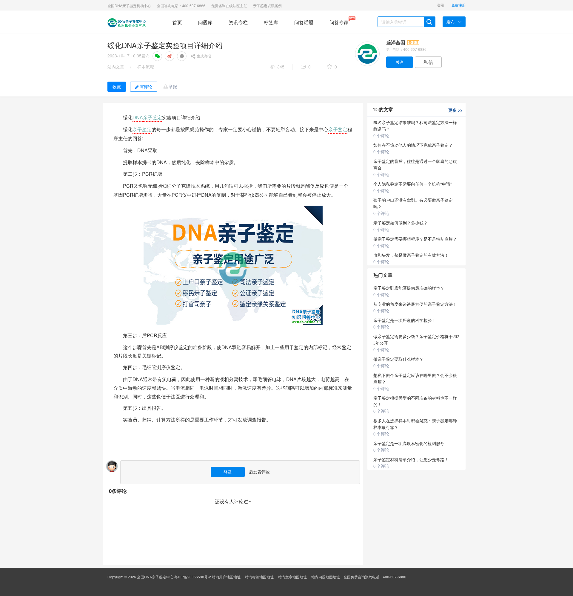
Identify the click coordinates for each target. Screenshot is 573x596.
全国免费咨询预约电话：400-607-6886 (375, 576)
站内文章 (115, 67)
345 (280, 67)
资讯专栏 (238, 22)
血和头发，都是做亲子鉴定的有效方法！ (411, 255)
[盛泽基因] (367, 54)
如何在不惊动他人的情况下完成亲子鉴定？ (413, 145)
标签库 (271, 22)
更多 (455, 110)
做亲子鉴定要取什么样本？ (398, 359)
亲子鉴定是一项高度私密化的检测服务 (408, 443)
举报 (173, 86)
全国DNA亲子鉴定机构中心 (129, 5)
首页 (177, 22)
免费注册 (458, 4)
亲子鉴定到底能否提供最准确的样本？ (408, 288)
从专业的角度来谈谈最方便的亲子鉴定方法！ (415, 304)
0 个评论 (381, 136)
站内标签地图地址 (259, 576)
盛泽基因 (396, 42)
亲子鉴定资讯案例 (267, 5)
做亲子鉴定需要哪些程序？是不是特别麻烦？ (415, 239)
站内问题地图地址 (325, 576)
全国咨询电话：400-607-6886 (181, 5)
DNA (138, 117)
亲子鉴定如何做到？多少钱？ (400, 223)
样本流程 (145, 67)
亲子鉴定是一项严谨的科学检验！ (404, 320)
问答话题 (303, 22)
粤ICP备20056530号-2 (192, 576)
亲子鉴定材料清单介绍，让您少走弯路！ (411, 460)
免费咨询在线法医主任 (229, 5)
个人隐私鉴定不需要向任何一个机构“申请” (412, 184)
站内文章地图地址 (292, 576)
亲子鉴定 (152, 117)
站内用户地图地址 (226, 576)
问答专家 (339, 21)
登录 (440, 4)
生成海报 (204, 55)
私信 (428, 62)
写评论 (146, 87)
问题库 (205, 22)
